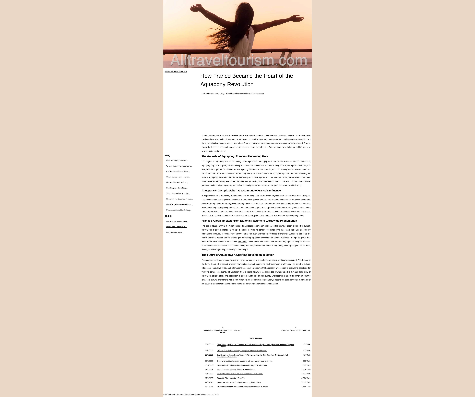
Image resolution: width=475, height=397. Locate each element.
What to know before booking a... (179, 166)
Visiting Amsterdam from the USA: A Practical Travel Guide (240, 374)
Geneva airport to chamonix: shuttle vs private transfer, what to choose (244, 361)
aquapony (242, 242)
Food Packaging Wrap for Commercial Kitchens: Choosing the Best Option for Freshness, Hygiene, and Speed (256, 345)
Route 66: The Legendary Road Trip (295, 330)
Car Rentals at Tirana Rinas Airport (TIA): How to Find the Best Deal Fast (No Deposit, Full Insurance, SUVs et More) (252, 356)
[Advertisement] (256, 113)
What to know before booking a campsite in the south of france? (242, 351)
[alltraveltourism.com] (237, 34)
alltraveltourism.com (210, 93)
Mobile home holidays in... (176, 227)
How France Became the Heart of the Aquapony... (245, 93)
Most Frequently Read (193, 394)
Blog (222, 93)
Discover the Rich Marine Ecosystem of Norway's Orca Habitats (242, 365)
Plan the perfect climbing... (176, 188)
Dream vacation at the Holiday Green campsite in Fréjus (222, 331)
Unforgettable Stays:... (175, 232)
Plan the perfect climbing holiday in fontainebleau (236, 369)
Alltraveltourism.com (176, 394)
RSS (216, 394)
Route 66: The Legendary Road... (179, 199)
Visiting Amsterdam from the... (178, 193)
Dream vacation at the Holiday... (178, 210)
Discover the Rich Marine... (177, 182)
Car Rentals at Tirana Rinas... (178, 171)
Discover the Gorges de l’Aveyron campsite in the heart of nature (242, 386)
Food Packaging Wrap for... (177, 160)
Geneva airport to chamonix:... (178, 177)
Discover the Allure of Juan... (177, 221)
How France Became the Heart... (179, 204)
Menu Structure (207, 394)
